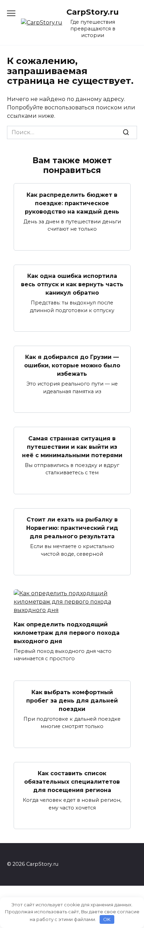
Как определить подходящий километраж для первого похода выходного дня (67, 632)
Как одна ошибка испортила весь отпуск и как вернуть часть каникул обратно (72, 284)
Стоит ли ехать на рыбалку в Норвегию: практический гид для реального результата (72, 528)
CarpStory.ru (92, 12)
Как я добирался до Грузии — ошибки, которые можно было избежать (72, 365)
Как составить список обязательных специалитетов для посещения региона (72, 781)
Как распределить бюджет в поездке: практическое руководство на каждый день (72, 203)
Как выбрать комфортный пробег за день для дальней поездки (72, 700)
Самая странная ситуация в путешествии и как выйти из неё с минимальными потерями (72, 446)
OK (106, 919)
